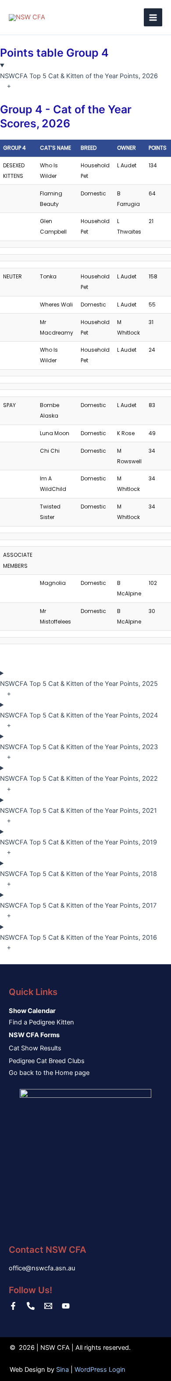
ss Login (112, 1370)
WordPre (87, 1370)
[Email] (48, 1306)
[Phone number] (30, 1306)
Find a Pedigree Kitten (41, 1022)
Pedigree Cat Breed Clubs (47, 1061)
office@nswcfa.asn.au (42, 1268)
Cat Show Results (35, 1048)
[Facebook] (13, 1306)
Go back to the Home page (49, 1073)
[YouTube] (65, 1306)
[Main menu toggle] (153, 17)
